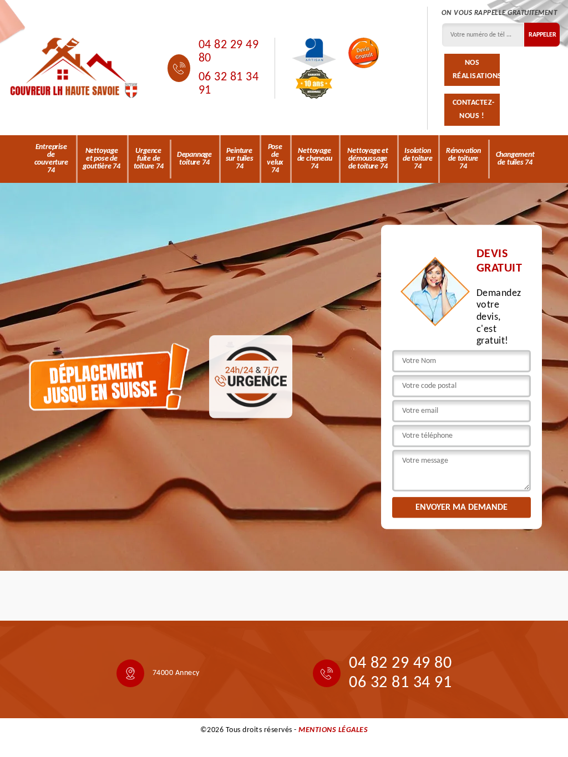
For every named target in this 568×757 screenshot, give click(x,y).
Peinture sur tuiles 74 (239, 159)
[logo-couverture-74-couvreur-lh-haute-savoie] (74, 68)
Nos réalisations (476, 69)
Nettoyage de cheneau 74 (314, 159)
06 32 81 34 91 (229, 84)
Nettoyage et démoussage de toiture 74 (367, 159)
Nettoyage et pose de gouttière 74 (101, 159)
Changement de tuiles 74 (515, 159)
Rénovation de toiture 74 (463, 159)
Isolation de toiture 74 (418, 159)
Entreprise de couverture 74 (51, 159)
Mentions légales (333, 730)
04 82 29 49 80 (229, 52)
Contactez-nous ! (474, 109)
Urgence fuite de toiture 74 (149, 159)
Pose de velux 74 (275, 159)
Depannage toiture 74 (194, 159)
